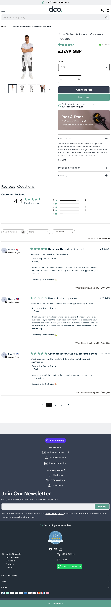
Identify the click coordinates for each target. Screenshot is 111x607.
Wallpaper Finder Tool (58, 452)
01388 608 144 (58, 480)
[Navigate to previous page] (42, 405)
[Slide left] (4, 57)
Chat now (58, 475)
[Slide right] (49, 57)
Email (64, 559)
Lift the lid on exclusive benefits (77, 124)
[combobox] (55, 17)
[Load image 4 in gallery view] (41, 88)
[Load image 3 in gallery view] (32, 88)
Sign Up (102, 506)
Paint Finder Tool (58, 457)
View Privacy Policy (55, 513)
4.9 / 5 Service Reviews (57, 2)
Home (4, 26)
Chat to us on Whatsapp (72, 566)
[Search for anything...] (107, 17)
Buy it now (84, 97)
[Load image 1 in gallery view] (12, 88)
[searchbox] (10, 232)
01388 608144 (68, 554)
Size (60, 61)
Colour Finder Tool (58, 463)
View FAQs (58, 485)
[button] (55, 603)
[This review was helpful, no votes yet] (102, 287)
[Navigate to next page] (68, 405)
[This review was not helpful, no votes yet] (107, 287)
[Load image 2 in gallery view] (22, 88)
